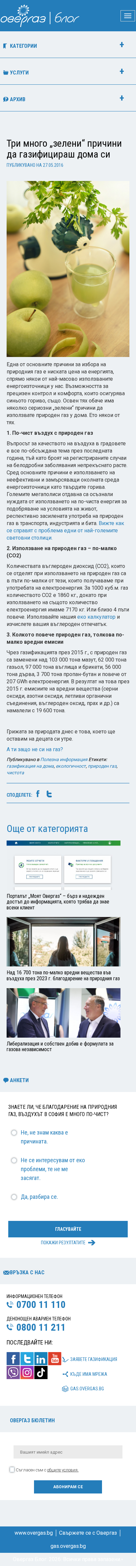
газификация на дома (30, 766)
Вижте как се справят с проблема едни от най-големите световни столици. (65, 530)
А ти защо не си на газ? (35, 749)
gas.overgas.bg (87, 1388)
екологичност (71, 766)
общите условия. (63, 1469)
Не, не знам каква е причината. (44, 1137)
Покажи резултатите (63, 1242)
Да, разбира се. (39, 1196)
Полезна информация (63, 759)
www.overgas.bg (34, 1533)
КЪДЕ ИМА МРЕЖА (88, 1374)
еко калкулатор (96, 617)
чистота (15, 772)
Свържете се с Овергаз (88, 1533)
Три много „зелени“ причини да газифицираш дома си (64, 148)
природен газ (102, 766)
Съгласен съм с (47, 1469)
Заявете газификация (93, 1359)
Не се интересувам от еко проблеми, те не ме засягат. (53, 1169)
